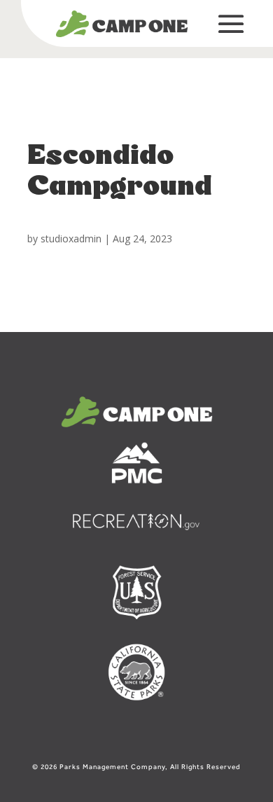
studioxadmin (71, 238)
